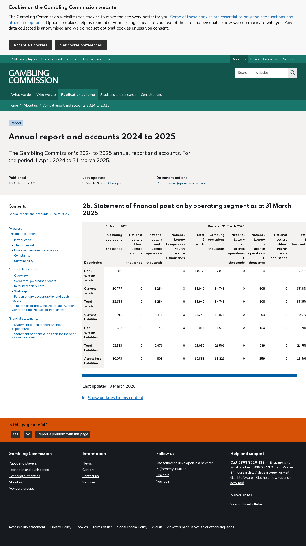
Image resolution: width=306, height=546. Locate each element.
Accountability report (24, 269)
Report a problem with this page (62, 434)
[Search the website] (292, 73)
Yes (16, 434)
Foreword (15, 228)
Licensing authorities (97, 59)
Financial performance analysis (36, 250)
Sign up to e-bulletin (246, 504)
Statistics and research (118, 94)
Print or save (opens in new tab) (181, 183)
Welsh (157, 527)
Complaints (22, 255)
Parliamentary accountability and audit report (40, 298)
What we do (21, 94)
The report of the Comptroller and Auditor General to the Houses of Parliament (43, 308)
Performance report (22, 234)
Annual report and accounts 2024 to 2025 (76, 105)
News (254, 59)
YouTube (163, 481)
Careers (88, 469)
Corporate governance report (35, 281)
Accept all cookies (30, 45)
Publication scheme (78, 94)
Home (13, 105)
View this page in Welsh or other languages (200, 527)
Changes (115, 183)
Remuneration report (29, 286)
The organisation (26, 245)
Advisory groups (21, 488)
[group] (189, 398)
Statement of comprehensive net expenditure (36, 327)
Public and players (24, 59)
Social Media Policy (132, 527)
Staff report (22, 291)
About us (239, 59)
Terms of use (103, 527)
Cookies (82, 527)
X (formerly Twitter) (171, 468)
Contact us (271, 59)
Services (289, 59)
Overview (21, 276)
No (29, 434)
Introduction (22, 240)
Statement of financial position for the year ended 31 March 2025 (44, 336)
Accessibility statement (27, 527)
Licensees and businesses (60, 59)
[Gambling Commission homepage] (33, 82)
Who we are (46, 94)
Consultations (151, 94)
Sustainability (23, 261)
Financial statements (23, 318)
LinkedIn (162, 475)
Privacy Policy (60, 527)
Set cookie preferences (81, 45)
